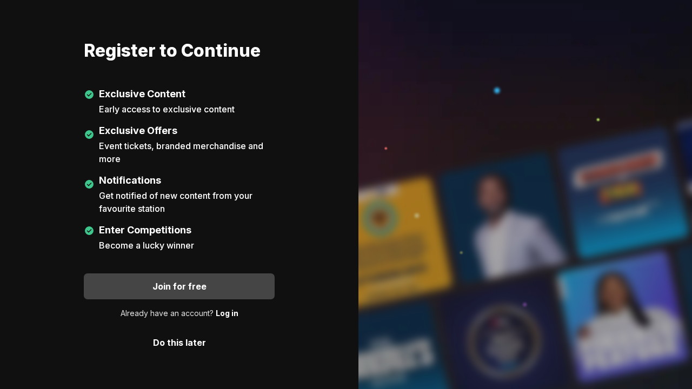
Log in (227, 313)
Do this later (179, 342)
